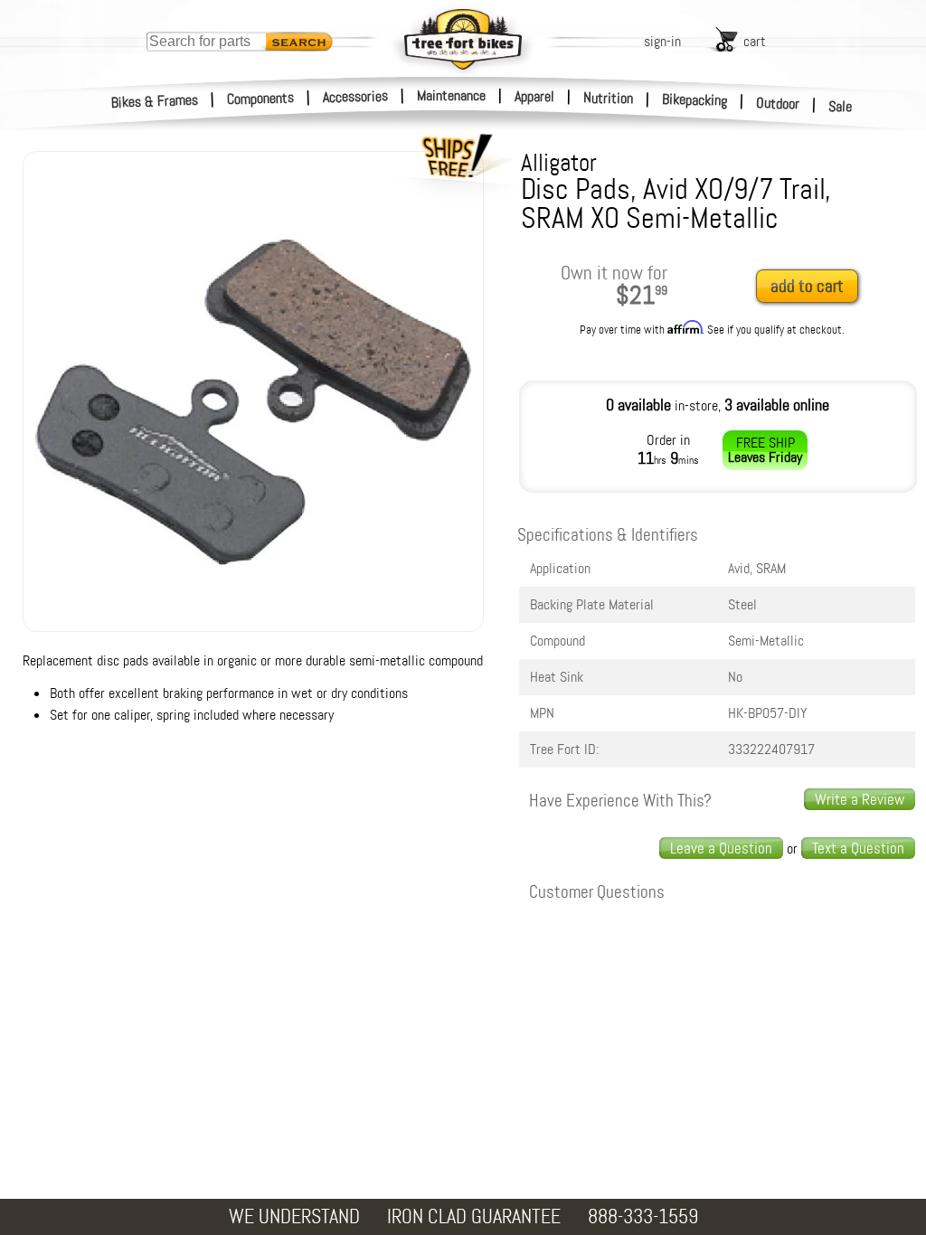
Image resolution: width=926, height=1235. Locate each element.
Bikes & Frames (155, 101)
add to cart (807, 286)
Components (261, 98)
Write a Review (859, 799)
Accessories (355, 96)
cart (754, 41)
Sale (840, 106)
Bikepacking (695, 100)
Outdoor (778, 103)
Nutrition (608, 98)
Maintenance (451, 95)
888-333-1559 (643, 1216)
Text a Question (858, 848)
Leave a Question (721, 848)
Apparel (534, 96)
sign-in (662, 41)
